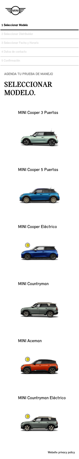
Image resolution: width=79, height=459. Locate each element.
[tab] (39, 25)
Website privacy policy (61, 452)
